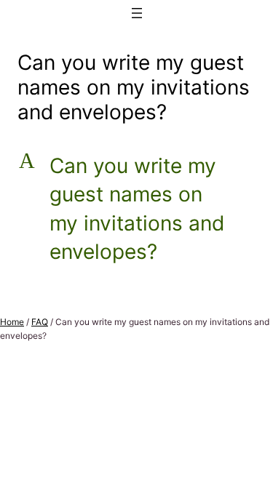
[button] (136, 209)
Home (12, 321)
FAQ (39, 321)
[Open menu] (137, 13)
